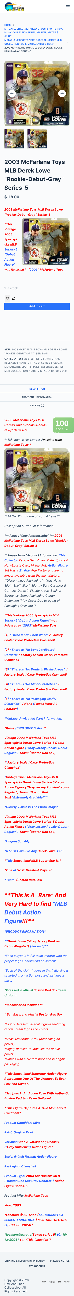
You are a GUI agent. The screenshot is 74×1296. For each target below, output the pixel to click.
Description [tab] (37, 388)
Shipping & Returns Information (25, 1260)
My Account (37, 1266)
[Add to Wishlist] (7, 298)
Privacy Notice (59, 1260)
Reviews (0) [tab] (37, 405)
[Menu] (68, 6)
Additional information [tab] (37, 397)
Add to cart (37, 306)
